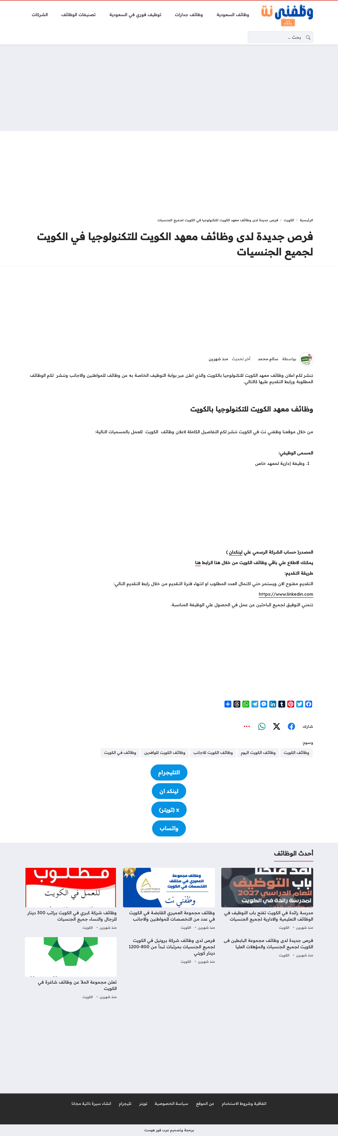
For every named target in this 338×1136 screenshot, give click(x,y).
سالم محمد (268, 359)
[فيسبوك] (291, 727)
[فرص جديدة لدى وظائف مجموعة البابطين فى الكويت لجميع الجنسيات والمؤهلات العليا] (267, 968)
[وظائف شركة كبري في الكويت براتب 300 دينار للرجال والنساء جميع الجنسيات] (71, 899)
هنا (198, 562)
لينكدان (235, 552)
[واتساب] (261, 727)
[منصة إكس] (276, 727)
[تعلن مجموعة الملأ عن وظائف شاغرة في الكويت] (71, 968)
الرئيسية (306, 220)
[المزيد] (247, 727)
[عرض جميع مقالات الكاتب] (306, 359)
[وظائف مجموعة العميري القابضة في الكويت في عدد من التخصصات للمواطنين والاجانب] (169, 899)
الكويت (289, 220)
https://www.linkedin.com (286, 594)
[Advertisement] (169, 88)
